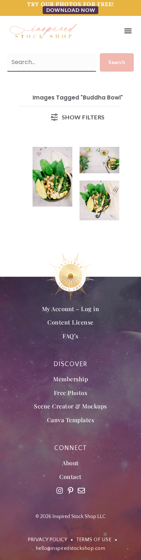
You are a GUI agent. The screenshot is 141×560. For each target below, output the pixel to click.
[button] (128, 31)
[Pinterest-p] (70, 490)
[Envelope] (81, 490)
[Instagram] (59, 490)
